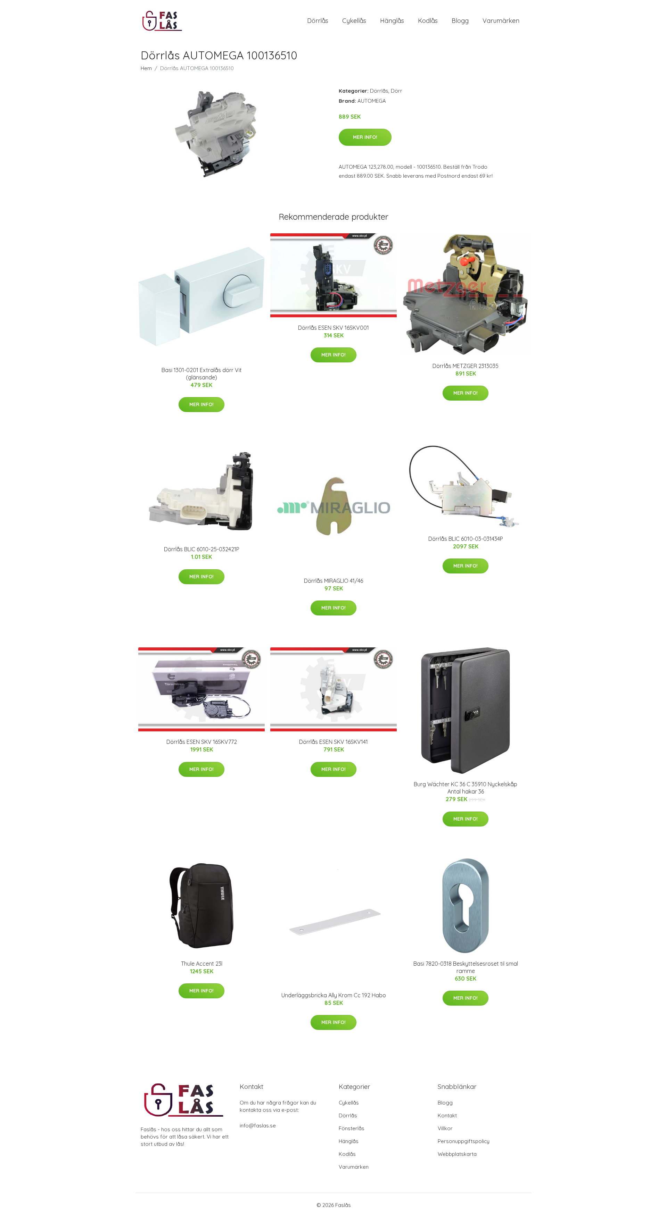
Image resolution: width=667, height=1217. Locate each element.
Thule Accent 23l (201, 963)
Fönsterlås (351, 1128)
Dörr (396, 90)
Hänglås (392, 21)
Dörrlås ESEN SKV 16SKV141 (333, 741)
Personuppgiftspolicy (463, 1141)
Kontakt (447, 1115)
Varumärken (501, 21)
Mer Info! (365, 137)
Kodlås (428, 21)
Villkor (445, 1128)
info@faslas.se (258, 1125)
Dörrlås (317, 21)
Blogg (460, 21)
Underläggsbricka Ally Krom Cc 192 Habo (333, 995)
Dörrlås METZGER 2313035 (466, 365)
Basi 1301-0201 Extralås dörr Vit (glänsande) (202, 374)
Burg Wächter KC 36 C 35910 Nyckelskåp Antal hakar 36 (465, 788)
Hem (146, 68)
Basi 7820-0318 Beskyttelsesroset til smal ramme (465, 967)
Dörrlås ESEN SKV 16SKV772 (201, 741)
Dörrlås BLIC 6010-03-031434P (465, 538)
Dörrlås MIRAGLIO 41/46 (333, 580)
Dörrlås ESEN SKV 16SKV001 (333, 327)
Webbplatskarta (457, 1154)
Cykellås (354, 21)
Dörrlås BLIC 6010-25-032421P (201, 549)
